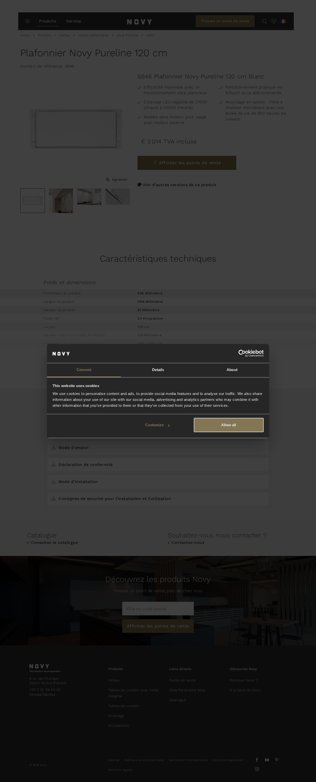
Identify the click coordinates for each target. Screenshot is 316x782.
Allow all (228, 425)
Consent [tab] (84, 370)
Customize (154, 425)
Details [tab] (158, 370)
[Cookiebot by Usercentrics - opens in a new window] (242, 353)
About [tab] (232, 370)
